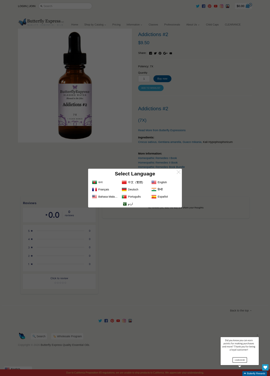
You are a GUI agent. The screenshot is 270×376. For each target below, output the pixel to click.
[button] (243, 373)
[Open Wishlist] (265, 367)
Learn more (240, 360)
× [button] (257, 335)
